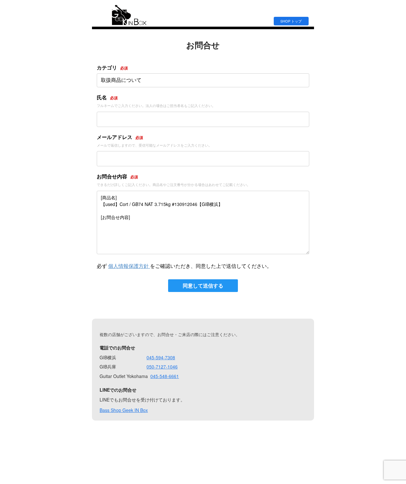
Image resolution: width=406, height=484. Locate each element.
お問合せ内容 (117, 176)
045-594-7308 (161, 357)
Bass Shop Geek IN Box (124, 410)
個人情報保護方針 (129, 265)
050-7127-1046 (162, 366)
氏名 (107, 97)
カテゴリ (112, 67)
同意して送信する (203, 285)
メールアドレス (120, 137)
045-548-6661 (164, 376)
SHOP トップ (291, 20)
